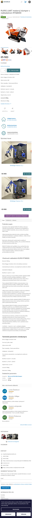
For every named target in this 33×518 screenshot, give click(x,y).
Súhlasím (23, 514)
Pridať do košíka (14, 70)
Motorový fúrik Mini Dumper (15, 376)
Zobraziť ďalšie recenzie (25, 425)
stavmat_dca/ (6, 463)
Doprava (3, 497)
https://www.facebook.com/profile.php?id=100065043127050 (17, 461)
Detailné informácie (5, 104)
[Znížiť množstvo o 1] (6, 71)
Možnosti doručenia (5, 66)
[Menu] (29, 1)
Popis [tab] (3, 220)
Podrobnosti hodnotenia (25, 17)
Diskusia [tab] (14, 220)
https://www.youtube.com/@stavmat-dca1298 (13, 467)
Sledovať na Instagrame (13, 441)
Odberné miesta (4, 499)
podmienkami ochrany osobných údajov (23, 484)
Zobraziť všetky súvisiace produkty (16, 216)
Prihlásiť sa (5, 487)
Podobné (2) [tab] (8, 220)
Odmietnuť (8, 514)
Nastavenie (16, 509)
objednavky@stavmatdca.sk (9, 454)
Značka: (5, 18)
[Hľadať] (21, 1)
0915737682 (5, 456)
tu (7, 505)
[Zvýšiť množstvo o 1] (6, 69)
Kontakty (3, 495)
